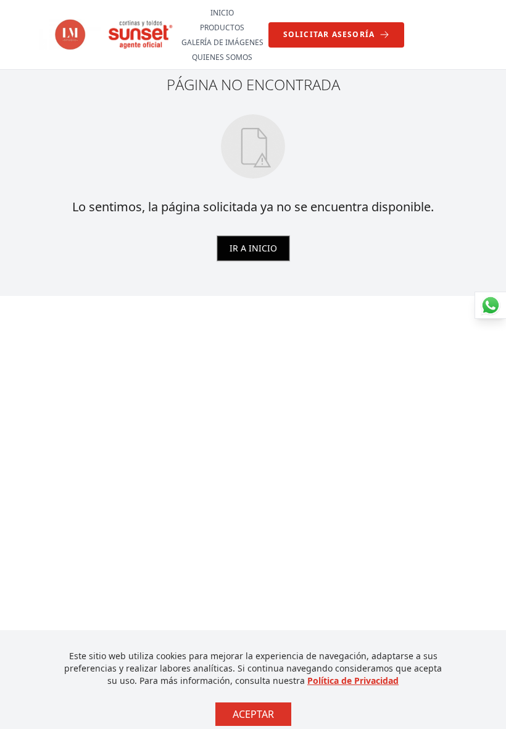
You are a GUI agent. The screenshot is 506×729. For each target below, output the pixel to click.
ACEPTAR (253, 714)
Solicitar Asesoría (329, 34)
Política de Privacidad (353, 680)
